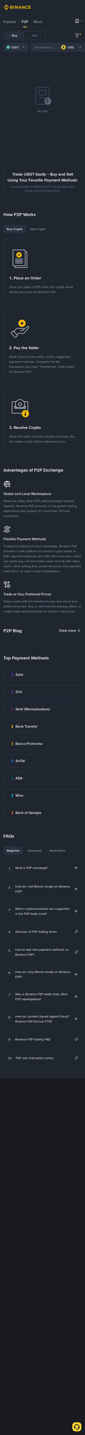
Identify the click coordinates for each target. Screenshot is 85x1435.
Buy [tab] (14, 35)
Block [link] (38, 21)
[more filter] (77, 35)
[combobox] (15, 47)
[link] (42, 674)
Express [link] (9, 21)
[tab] (9, 21)
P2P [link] (25, 21)
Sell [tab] (34, 35)
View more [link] (67, 630)
